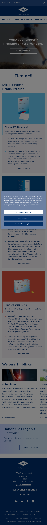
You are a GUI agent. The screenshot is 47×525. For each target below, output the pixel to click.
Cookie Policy (24, 206)
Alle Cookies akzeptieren (23, 224)
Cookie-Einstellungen (23, 212)
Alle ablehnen (23, 218)
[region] (23, 210)
